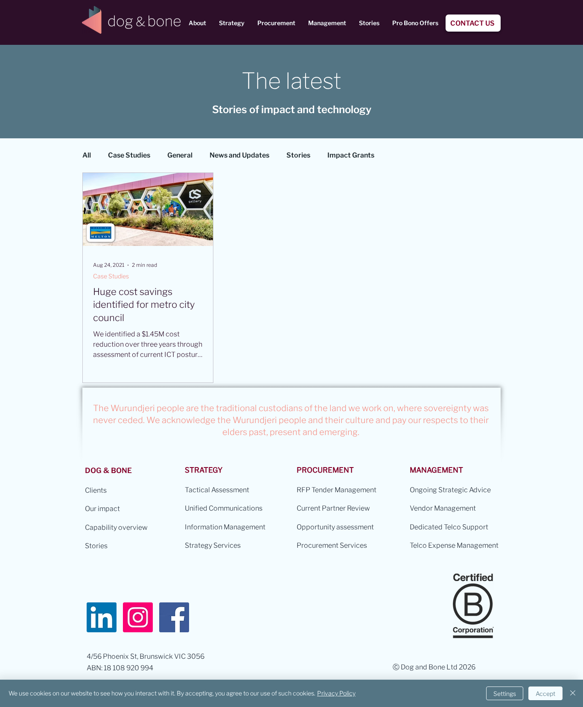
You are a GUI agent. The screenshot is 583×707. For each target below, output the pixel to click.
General (179, 155)
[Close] (573, 693)
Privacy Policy (336, 693)
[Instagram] (138, 617)
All (86, 155)
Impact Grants (350, 155)
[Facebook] (174, 617)
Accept (545, 693)
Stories (298, 155)
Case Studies (129, 155)
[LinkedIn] (102, 617)
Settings (504, 693)
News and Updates (239, 155)
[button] (197, 23)
